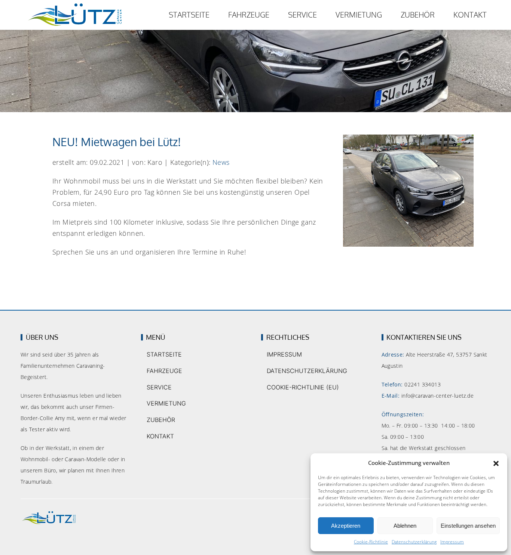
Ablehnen (405, 525)
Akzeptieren (345, 525)
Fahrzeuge (248, 14)
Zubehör (418, 14)
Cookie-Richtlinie (371, 542)
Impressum (452, 542)
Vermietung (359, 14)
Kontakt (470, 14)
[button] (496, 463)
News (221, 162)
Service (302, 14)
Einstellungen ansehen (468, 525)
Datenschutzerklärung (414, 542)
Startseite (189, 14)
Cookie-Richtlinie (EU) (303, 387)
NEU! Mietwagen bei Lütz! (116, 142)
